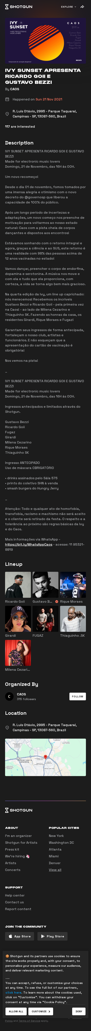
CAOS (14, 89)
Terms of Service (29, 1020)
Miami (54, 856)
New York (56, 836)
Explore (67, 7)
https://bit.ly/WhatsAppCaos (28, 544)
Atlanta (55, 849)
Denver (55, 863)
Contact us (14, 902)
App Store (22, 936)
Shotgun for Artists (21, 842)
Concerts (12, 870)
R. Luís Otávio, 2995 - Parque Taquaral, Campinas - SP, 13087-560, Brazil (45, 727)
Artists (10, 863)
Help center (15, 895)
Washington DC (61, 842)
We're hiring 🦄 (17, 856)
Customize (39, 1011)
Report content (18, 909)
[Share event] (82, 7)
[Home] (18, 6)
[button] (77, 696)
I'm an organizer (18, 836)
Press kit (12, 849)
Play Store (55, 936)
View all (55, 870)
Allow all (16, 1011)
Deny (79, 1011)
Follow (77, 696)
